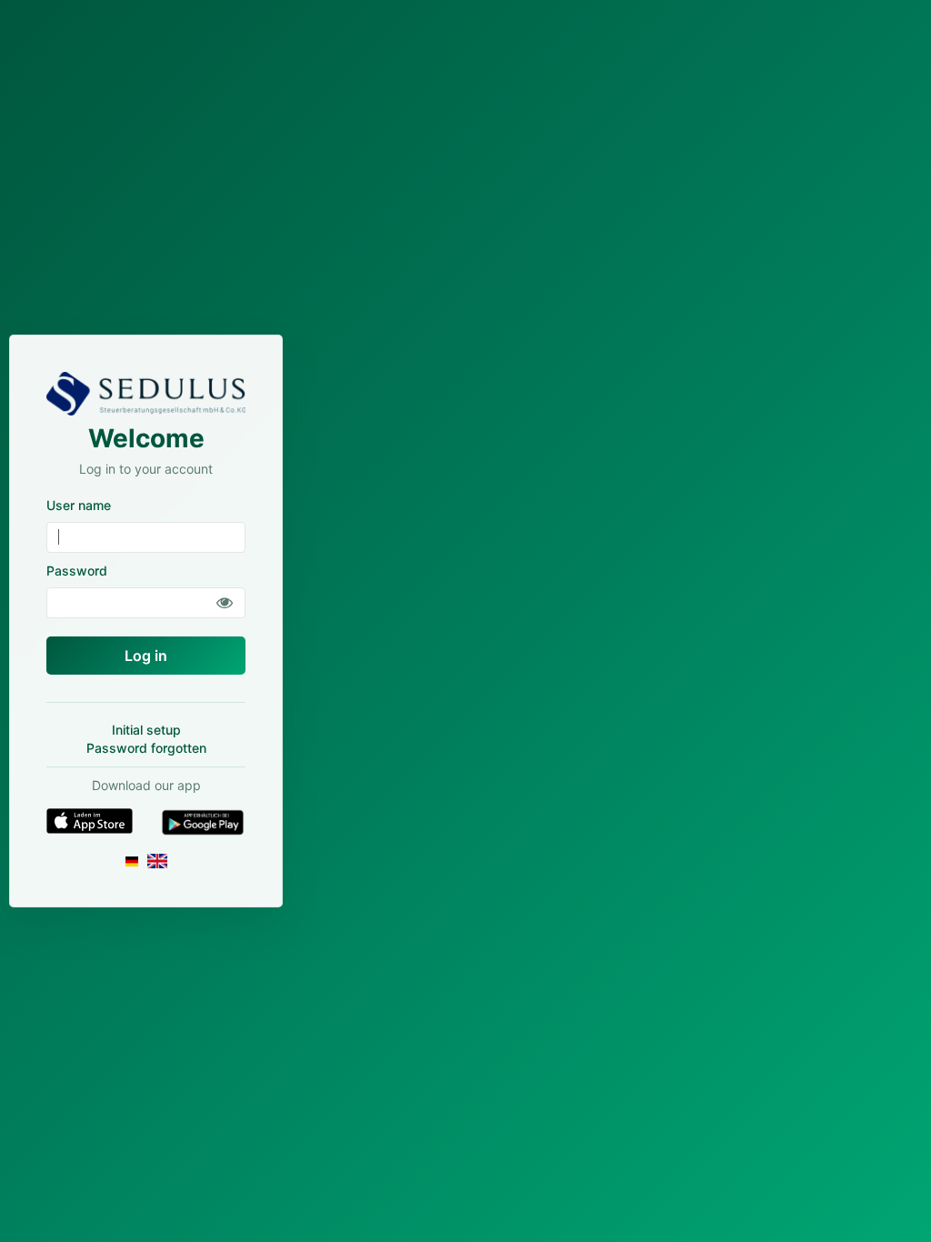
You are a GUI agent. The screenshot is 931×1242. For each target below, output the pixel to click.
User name (78, 505)
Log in (146, 655)
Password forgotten (146, 748)
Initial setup (146, 729)
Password (76, 570)
